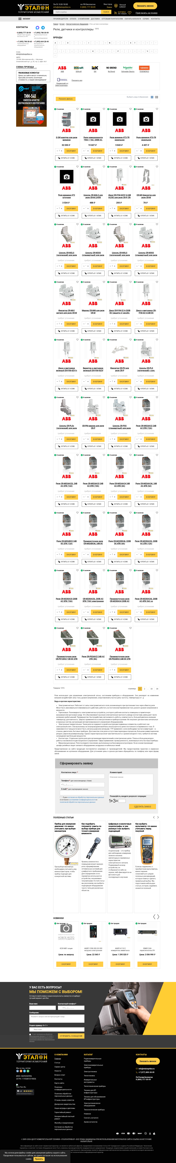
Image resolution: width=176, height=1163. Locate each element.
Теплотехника (89, 1076)
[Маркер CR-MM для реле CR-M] (93, 292)
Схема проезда (26, 67)
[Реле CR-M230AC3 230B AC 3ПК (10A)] (67, 580)
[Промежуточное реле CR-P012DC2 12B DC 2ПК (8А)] (67, 638)
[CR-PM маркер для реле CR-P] (93, 407)
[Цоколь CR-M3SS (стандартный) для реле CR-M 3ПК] (146, 234)
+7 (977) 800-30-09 (146, 1072)
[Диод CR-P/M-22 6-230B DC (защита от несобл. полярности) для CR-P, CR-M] (120, 292)
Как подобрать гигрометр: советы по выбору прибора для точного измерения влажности (91, 829)
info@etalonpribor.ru (62, 7)
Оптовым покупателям (112, 19)
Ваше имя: (33, 1004)
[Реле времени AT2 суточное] (67, 177)
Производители (60, 19)
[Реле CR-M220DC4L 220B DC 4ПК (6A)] (120, 523)
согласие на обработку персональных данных (86, 797)
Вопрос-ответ (59, 1075)
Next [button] (158, 916)
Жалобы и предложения (64, 1123)
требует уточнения (66, 260)
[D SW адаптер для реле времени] (67, 119)
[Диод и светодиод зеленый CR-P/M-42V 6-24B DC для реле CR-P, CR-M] (67, 350)
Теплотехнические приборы (95, 1086)
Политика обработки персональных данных (63, 1095)
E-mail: (74, 789)
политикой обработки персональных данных (77, 802)
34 (157, 689)
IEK (95, 71)
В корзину (71, 151)
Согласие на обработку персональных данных (63, 1128)
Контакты (155, 19)
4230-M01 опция (66, 948)
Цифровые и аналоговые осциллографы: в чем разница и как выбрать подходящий (119, 827)
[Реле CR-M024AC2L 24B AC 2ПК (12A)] (67, 465)
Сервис (146, 19)
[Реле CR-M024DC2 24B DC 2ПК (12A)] (67, 523)
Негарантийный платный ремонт (64, 1117)
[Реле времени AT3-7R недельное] (146, 119)
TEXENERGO (144, 71)
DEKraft (79, 71)
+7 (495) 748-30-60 (24, 42)
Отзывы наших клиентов (64, 1100)
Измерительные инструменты (90, 1081)
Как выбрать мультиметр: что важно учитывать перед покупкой (146, 827)
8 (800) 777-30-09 (87, 7)
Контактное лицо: (69, 772)
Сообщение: (34, 1013)
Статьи (57, 1063)
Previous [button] (154, 916)
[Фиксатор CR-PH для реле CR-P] (120, 350)
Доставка (95, 19)
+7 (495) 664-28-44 (41, 42)
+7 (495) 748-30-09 (41, 33)
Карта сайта (59, 1083)
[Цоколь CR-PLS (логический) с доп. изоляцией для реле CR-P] (146, 350)
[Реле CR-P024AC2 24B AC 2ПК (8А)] (93, 638)
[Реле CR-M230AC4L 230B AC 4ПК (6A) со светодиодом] (146, 580)
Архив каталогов (90, 1122)
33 (152, 689)
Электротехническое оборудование (77, 24)
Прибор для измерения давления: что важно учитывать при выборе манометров (65, 827)
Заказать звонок (145, 6)
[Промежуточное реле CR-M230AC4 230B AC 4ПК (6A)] (120, 580)
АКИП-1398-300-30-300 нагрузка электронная (93, 949)
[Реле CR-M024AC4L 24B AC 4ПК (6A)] (146, 465)
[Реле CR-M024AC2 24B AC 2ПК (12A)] (146, 407)
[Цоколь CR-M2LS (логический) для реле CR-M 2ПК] (67, 234)
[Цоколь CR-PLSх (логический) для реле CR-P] (67, 407)
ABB (62, 71)
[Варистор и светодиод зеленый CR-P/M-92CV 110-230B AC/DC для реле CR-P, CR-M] (93, 350)
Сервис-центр (59, 1067)
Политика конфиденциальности (63, 1088)
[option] (66, 867)
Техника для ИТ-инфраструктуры (90, 1091)
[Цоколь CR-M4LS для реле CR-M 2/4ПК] (93, 177)
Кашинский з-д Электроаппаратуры (62, 84)
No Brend (111, 71)
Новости (57, 1071)
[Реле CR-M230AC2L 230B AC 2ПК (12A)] (146, 523)
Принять (39, 1159)
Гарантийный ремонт (62, 1112)
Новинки (87, 1114)
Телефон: (76, 781)
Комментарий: (116, 772)
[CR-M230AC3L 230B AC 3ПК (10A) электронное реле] (93, 580)
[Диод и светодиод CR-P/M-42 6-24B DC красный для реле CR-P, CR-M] (146, 292)
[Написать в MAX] (37, 27)
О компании (83, 19)
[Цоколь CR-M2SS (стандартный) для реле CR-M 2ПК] (93, 234)
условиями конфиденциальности (83, 800)
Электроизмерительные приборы (93, 1066)
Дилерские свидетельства (64, 1104)
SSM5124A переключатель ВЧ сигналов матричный (147, 950)
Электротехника (90, 1072)
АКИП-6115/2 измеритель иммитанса (120, 949)
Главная (55, 24)
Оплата (73, 19)
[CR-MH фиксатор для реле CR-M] (146, 177)
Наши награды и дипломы (64, 1108)
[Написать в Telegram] (43, 27)
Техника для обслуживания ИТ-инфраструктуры (94, 1098)
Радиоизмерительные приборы (92, 1060)
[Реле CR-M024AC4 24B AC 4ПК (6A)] (120, 465)
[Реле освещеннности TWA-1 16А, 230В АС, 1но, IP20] (93, 119)
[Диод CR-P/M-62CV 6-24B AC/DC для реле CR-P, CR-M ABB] (120, 177)
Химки (109, 7)
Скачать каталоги (133, 19)
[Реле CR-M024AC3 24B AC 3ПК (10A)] (93, 465)
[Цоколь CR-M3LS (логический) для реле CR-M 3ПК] (120, 234)
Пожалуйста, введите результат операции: (128, 796)
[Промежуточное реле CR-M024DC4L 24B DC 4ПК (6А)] (93, 523)
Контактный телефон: (67, 1004)
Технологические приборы (94, 1110)
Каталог (62, 24)
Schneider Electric (127, 71)
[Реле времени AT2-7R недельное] (120, 119)
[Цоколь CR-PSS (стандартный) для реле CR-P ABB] (120, 407)
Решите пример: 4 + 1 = (38, 1025)
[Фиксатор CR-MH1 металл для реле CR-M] (67, 292)
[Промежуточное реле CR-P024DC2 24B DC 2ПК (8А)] (120, 638)
